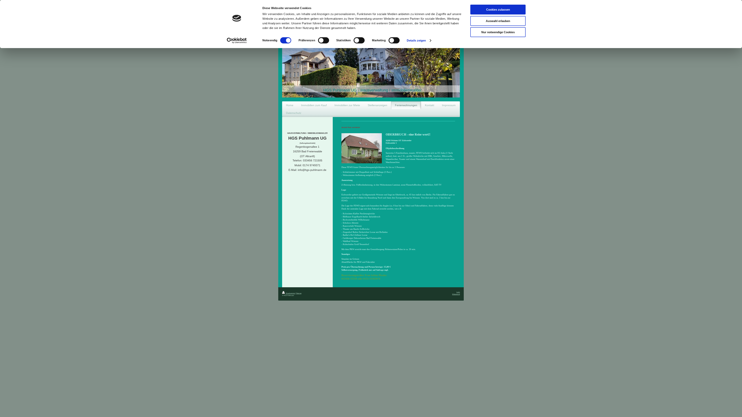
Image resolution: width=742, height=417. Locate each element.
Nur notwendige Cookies (498, 32)
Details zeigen (416, 40)
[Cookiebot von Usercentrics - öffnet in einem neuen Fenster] (237, 40)
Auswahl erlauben (498, 21)
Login (458, 292)
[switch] (323, 40)
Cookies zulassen (498, 9)
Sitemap (298, 293)
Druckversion (290, 293)
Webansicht (456, 294)
